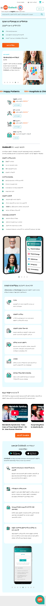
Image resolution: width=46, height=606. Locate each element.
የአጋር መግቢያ (33, 2)
